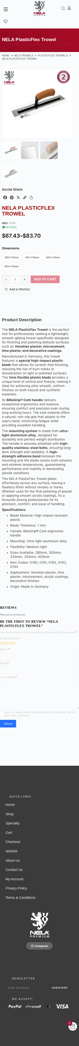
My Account (14, 879)
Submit (8, 723)
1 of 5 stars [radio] (1, 643)
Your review (8, 677)
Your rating (10, 638)
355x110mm (32, 257)
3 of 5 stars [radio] (7, 643)
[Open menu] (6, 9)
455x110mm (11, 266)
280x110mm (11, 257)
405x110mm (53, 257)
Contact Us (14, 870)
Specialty (13, 823)
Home (5, 55)
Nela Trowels (23, 55)
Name (5, 649)
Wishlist (11, 851)
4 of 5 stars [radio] (10, 643)
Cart (9, 833)
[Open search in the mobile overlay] (63, 8)
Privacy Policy (16, 888)
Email (4, 663)
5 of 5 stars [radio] (13, 643)
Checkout (13, 842)
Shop (10, 814)
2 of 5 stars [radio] (4, 643)
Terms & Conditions (20, 898)
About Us (13, 860)
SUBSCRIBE (60, 987)
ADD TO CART (45, 279)
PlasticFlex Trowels (53, 55)
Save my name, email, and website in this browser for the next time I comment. (40, 713)
